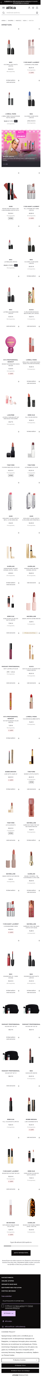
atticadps (8, 1321)
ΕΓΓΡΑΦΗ (7, 1313)
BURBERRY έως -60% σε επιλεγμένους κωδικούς (17, 1)
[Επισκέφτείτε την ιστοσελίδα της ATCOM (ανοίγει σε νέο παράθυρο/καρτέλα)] (20, 1375)
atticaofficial (9, 1326)
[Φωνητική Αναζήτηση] (37, 13)
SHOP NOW (8, 156)
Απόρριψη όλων (20, 1365)
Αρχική (4, 20)
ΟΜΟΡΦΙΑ (10, 20)
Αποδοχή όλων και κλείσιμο (20, 1370)
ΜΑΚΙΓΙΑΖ (18, 20)
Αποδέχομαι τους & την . (19, 1307)
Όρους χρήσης (20, 1306)
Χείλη (24, 20)
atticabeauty (20, 1326)
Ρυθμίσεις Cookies (19, 1360)
